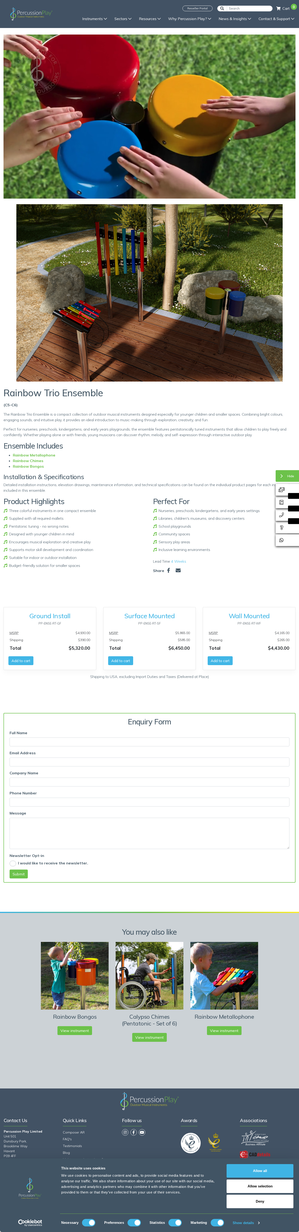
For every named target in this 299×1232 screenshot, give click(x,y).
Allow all (260, 1171)
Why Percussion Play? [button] (187, 18)
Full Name (18, 732)
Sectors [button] (120, 18)
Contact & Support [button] (274, 18)
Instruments (92, 18)
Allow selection (260, 1186)
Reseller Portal (197, 8)
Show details (243, 1223)
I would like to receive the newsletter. (53, 863)
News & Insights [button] (233, 18)
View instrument (75, 1030)
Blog (66, 1153)
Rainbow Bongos (28, 466)
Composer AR (74, 1132)
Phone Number (23, 793)
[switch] (134, 1222)
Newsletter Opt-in (27, 855)
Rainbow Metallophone (34, 455)
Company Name (24, 773)
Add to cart (20, 660)
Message (18, 813)
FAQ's (67, 1139)
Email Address (23, 753)
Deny (260, 1201)
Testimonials (72, 1146)
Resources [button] (148, 18)
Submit (19, 874)
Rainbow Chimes (28, 460)
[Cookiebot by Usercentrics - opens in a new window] (30, 1222)
